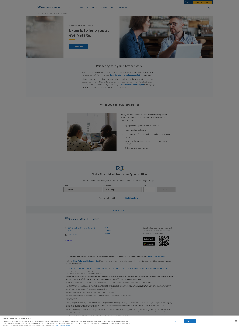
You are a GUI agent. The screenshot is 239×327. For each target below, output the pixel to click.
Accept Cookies (190, 321)
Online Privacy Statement (62, 325)
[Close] (236, 321)
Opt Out (176, 321)
